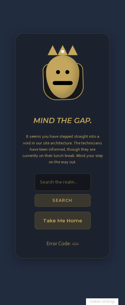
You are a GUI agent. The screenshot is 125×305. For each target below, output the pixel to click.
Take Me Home (62, 220)
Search (62, 200)
